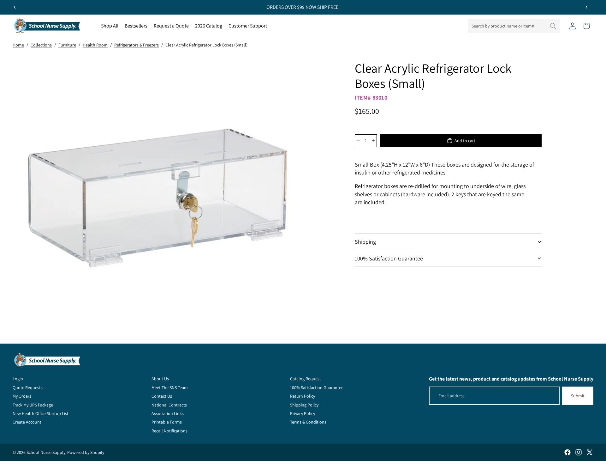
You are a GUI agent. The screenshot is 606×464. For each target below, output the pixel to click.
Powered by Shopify (85, 452)
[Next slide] (586, 7)
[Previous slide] (15, 7)
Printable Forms (167, 422)
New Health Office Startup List (40, 413)
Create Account (27, 422)
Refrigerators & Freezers (136, 45)
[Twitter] (589, 452)
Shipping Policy (304, 405)
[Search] (553, 26)
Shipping (365, 241)
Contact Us (162, 396)
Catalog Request (305, 379)
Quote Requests (28, 387)
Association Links (168, 413)
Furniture (67, 45)
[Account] (572, 26)
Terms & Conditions (308, 422)
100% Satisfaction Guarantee (389, 258)
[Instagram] (578, 452)
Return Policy (302, 396)
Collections (41, 45)
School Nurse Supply (46, 452)
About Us (160, 379)
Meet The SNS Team (170, 387)
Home (18, 45)
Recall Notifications (169, 431)
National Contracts (169, 405)
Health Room (95, 45)
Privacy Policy (302, 413)
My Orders (22, 396)
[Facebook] (567, 452)
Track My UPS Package (33, 405)
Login (18, 379)
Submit (578, 396)
